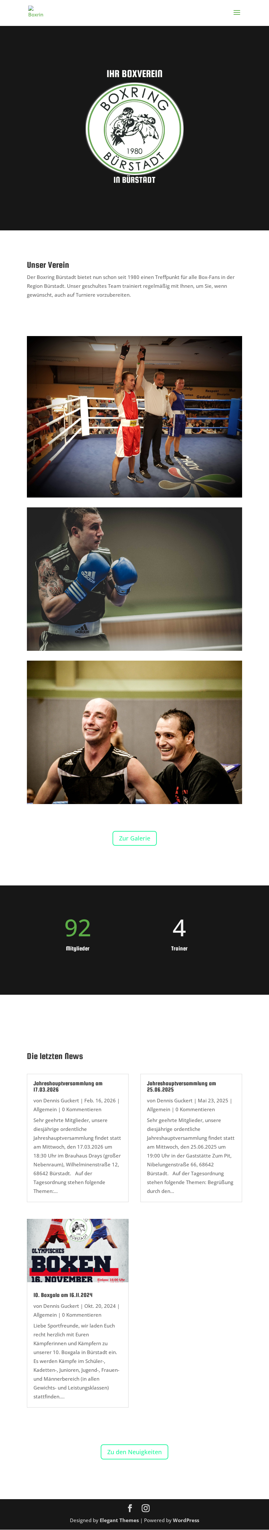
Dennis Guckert (61, 1100)
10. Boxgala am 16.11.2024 (63, 1295)
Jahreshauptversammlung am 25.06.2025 (181, 1086)
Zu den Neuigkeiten (134, 1452)
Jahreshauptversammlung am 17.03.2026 (68, 1086)
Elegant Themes (119, 1520)
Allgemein (45, 1109)
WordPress (186, 1520)
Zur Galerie (134, 838)
